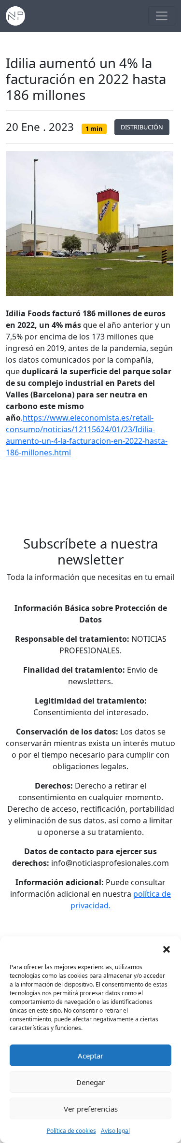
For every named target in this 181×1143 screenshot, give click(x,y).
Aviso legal (115, 1131)
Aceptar (90, 1055)
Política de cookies (71, 1131)
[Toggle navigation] (161, 16)
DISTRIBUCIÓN (142, 127)
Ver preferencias (91, 1109)
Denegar (90, 1082)
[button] (166, 948)
